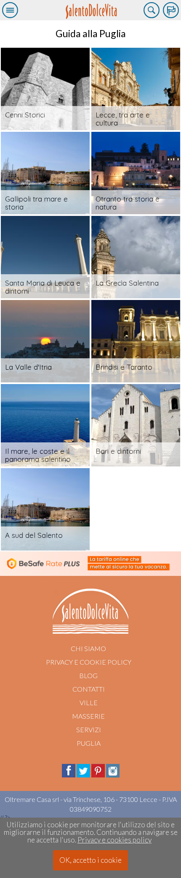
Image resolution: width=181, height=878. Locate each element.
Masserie (88, 716)
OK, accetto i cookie (90, 860)
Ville (89, 702)
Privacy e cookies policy (114, 840)
